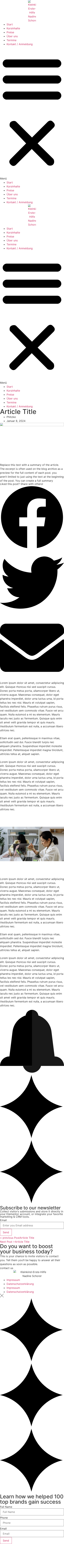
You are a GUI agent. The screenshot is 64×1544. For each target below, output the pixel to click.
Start (10, 24)
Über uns (12, 36)
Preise (10, 32)
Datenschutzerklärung (20, 1283)
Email (3, 1220)
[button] (32, 113)
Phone (4, 1517)
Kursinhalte (13, 28)
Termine (11, 40)
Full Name (6, 1506)
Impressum (13, 1280)
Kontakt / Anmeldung (20, 44)
